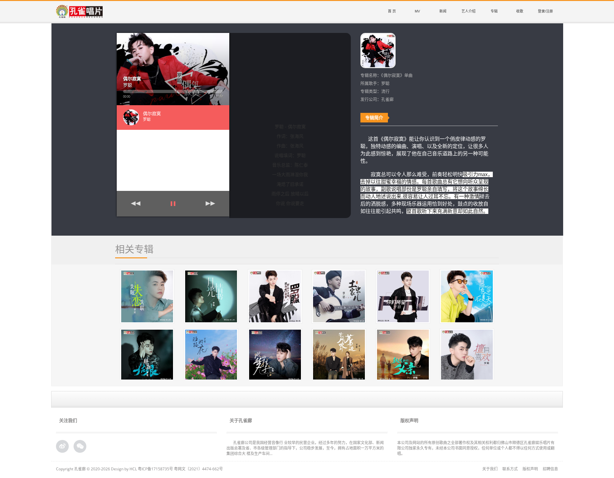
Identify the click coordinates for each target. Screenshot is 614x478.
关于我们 (490, 469)
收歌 (519, 11)
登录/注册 (545, 11)
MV (417, 11)
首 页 (392, 11)
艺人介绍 (468, 11)
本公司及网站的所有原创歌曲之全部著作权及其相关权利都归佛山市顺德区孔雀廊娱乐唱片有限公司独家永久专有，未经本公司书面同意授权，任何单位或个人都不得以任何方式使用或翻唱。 (476, 448)
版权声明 (530, 469)
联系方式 (510, 469)
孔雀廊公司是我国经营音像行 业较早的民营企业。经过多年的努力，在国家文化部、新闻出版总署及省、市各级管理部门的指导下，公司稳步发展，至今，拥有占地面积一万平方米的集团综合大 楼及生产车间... (305, 448)
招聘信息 (550, 469)
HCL (133, 469)
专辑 (494, 11)
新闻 (442, 11)
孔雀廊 (80, 469)
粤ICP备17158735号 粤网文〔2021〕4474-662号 (180, 469)
